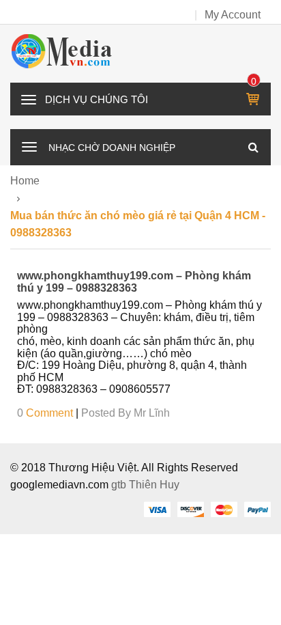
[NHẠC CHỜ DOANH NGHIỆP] (29, 145)
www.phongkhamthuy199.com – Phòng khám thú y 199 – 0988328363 (134, 282)
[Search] (253, 147)
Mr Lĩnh (152, 413)
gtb (120, 484)
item (254, 81)
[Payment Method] (157, 509)
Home (25, 180)
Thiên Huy (154, 484)
